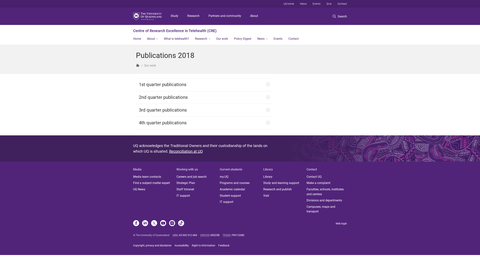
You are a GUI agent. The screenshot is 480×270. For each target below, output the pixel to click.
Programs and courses (235, 183)
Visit (266, 195)
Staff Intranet (185, 189)
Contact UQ (314, 176)
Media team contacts (147, 176)
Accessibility (182, 245)
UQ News (139, 189)
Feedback (224, 245)
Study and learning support (281, 183)
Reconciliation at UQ (186, 151)
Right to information (203, 245)
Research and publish (277, 189)
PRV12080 (238, 235)
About (254, 16)
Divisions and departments (324, 200)
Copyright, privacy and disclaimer (152, 245)
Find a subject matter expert (151, 183)
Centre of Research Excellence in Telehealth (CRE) (175, 30)
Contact (342, 3)
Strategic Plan (185, 183)
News (303, 3)
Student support (230, 195)
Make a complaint (318, 183)
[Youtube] (163, 223)
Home (137, 38)
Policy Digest (242, 38)
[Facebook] (136, 223)
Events (316, 3)
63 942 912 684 (188, 235)
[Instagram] (172, 223)
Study (174, 16)
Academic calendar (232, 189)
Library (267, 176)
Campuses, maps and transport (321, 209)
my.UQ (224, 176)
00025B (215, 235)
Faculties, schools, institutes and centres (325, 192)
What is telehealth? (176, 38)
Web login (341, 223)
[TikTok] (181, 223)
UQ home (289, 3)
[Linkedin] (145, 223)
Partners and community (224, 16)
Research (193, 16)
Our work (222, 38)
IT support (183, 195)
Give (329, 3)
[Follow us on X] (154, 223)
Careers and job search (191, 176)
